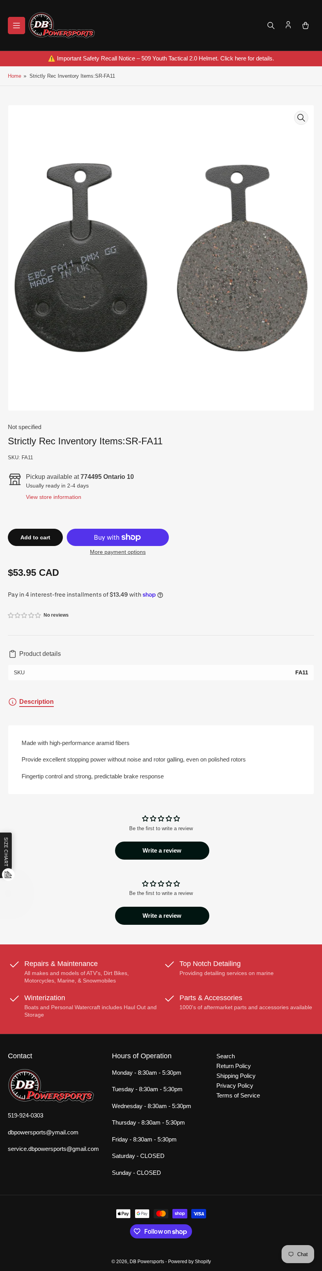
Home (14, 76)
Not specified (24, 427)
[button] (25, 615)
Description (36, 701)
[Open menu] (16, 25)
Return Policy (233, 1066)
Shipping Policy (236, 1075)
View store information (53, 497)
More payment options (118, 552)
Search (225, 1056)
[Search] (271, 25)
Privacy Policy (234, 1085)
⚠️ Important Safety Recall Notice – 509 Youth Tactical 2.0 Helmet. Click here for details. (161, 58)
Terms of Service (238, 1095)
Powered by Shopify (189, 1261)
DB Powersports (147, 1261)
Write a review (162, 850)
